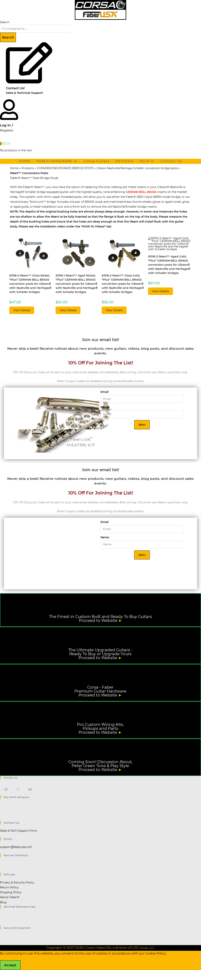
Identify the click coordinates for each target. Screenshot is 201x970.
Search (4, 22)
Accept (10, 965)
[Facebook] (6, 789)
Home (14, 168)
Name (104, 407)
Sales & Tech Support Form (18, 830)
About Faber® (9, 897)
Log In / (6, 125)
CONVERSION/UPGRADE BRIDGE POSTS (65, 168)
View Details (21, 310)
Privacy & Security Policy (17, 882)
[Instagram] (18, 789)
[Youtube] (30, 789)
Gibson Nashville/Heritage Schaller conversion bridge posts (137, 168)
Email (104, 392)
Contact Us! (15, 88)
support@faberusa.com (16, 847)
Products (27, 168)
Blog (3, 902)
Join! (142, 424)
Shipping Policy (11, 892)
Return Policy (9, 887)
